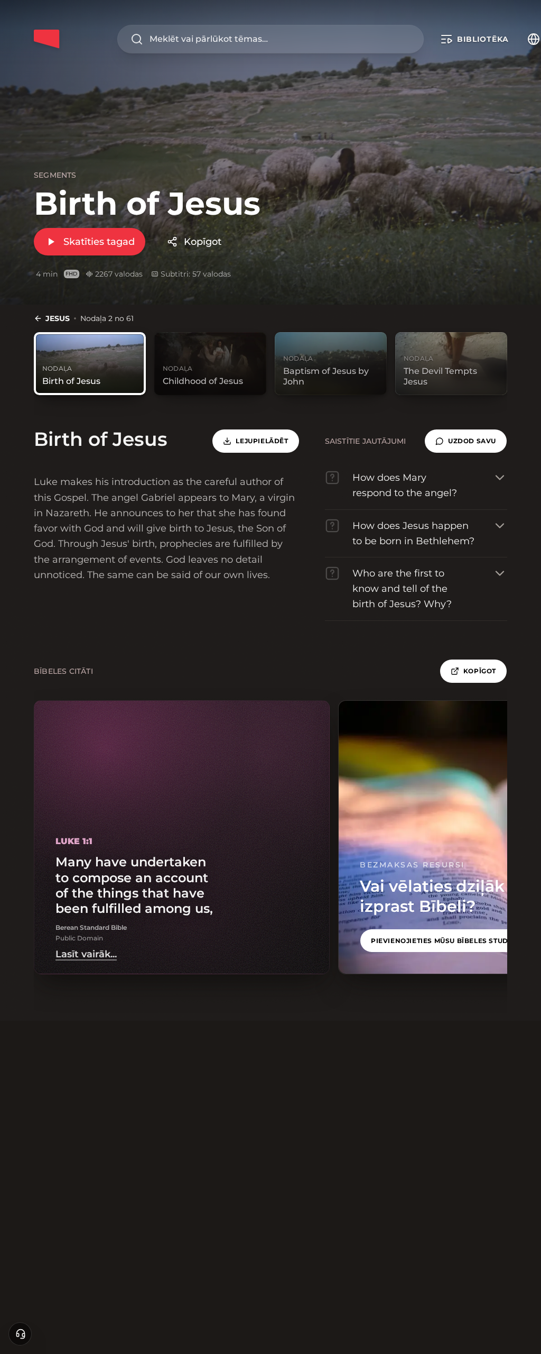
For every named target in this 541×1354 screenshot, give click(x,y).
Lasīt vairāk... (86, 954)
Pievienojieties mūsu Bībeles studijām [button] (448, 941)
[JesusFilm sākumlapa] (46, 39)
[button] (465, 441)
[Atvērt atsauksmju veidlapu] (20, 1334)
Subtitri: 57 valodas (196, 274)
